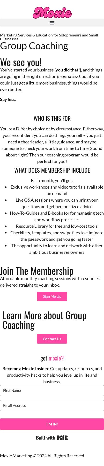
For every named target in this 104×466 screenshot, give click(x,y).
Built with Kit (52, 437)
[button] (52, 23)
